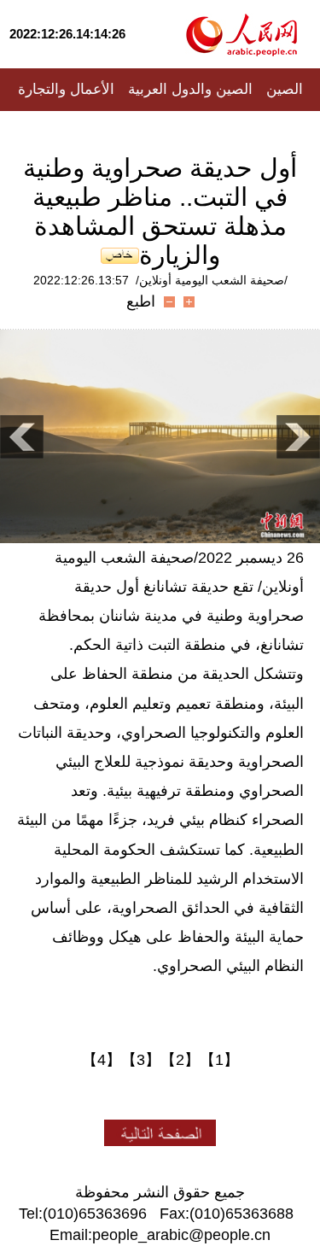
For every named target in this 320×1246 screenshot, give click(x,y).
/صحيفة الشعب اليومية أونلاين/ (212, 280)
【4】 (101, 1059)
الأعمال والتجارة (66, 89)
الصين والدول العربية (190, 89)
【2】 (180, 1059)
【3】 (140, 1059)
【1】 (219, 1059)
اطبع (140, 301)
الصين (284, 89)
